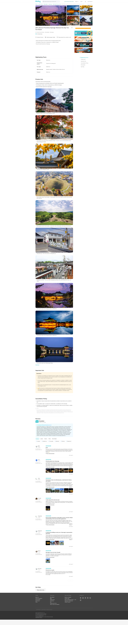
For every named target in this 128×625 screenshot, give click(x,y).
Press (36, 602)
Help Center (38, 600)
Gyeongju (50, 4)
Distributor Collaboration (69, 600)
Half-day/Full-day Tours (57, 4)
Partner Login (67, 598)
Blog (51, 598)
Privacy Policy (38, 599)
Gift (50, 602)
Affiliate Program (67, 602)
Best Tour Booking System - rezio (70, 599)
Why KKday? (52, 597)
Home (37, 4)
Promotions (52, 600)
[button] (39, 33)
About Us (37, 597)
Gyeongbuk (46, 4)
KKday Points (52, 599)
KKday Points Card (53, 603)
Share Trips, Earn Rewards (54, 604)
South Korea (40, 4)
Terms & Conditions (39, 598)
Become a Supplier (68, 597)
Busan (43, 32)
